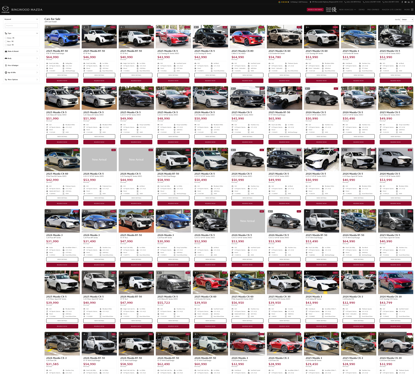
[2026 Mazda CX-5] (395, 36)
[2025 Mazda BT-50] (62, 36)
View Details (62, 75)
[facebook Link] (402, 2)
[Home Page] (5, 9)
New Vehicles (346, 10)
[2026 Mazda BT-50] (173, 159)
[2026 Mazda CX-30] (395, 282)
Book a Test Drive (315, 9)
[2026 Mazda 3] (62, 221)
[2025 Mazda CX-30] (284, 282)
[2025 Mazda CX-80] (247, 36)
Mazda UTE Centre (392, 10)
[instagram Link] (412, 2)
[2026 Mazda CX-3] (358, 282)
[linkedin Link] (408, 2)
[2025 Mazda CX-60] (284, 36)
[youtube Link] (405, 2)
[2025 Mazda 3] (358, 36)
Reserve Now (62, 80)
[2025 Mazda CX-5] (173, 36)
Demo (362, 10)
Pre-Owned (373, 10)
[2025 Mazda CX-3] (358, 343)
